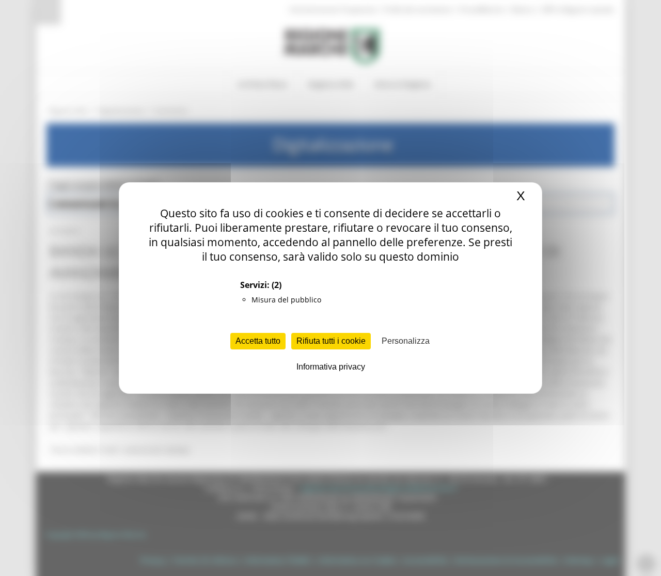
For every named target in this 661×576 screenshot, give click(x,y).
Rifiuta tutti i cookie (331, 341)
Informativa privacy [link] (330, 366)
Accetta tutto (257, 341)
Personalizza (406, 341)
